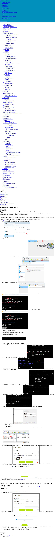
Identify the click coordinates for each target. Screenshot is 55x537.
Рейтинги (4, 88)
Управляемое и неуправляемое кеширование (10, 157)
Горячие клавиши (8, 62)
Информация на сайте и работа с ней (8, 33)
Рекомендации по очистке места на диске (10, 95)
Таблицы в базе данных (9, 148)
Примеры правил (7, 87)
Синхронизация (8, 137)
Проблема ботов (5, 120)
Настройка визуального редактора (9, 46)
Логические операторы (6, 181)
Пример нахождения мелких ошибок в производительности (12, 155)
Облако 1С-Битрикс (5, 160)
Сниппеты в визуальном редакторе (9, 47)
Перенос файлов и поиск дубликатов (9, 167)
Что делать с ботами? (7, 121)
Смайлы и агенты (5, 91)
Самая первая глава (2, 193)
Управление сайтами (6, 49)
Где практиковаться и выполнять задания (8, 26)
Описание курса (4, 23)
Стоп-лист (6, 139)
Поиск (2, 174)
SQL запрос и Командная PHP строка (9, 78)
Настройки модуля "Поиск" (6, 175)
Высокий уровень (7, 130)
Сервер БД (7, 150)
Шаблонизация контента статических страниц (11, 37)
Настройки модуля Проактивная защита (10, 126)
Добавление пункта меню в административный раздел (13, 63)
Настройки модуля (7, 143)
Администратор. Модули (5, 5)
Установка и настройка (5, 3)
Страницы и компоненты (9, 145)
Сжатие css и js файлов (6, 159)
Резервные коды (8, 136)
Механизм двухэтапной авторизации (11, 133)
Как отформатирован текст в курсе (7, 25)
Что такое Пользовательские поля (9, 83)
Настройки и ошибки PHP (9, 149)
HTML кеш (6, 158)
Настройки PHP (7, 79)
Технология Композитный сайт (6, 9)
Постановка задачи (8, 41)
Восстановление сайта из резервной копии (8, 173)
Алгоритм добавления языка (8, 73)
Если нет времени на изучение (4, 202)
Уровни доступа (7, 53)
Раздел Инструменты (7, 75)
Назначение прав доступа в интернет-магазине (11, 58)
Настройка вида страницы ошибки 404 (10, 70)
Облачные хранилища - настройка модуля (10, 164)
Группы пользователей (6, 99)
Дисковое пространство (6, 94)
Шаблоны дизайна (7, 72)
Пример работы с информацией (9, 40)
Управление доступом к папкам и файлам (10, 56)
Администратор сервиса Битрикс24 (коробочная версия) (9, 16)
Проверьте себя (5, 168)
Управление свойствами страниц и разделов (10, 34)
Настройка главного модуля (6, 32)
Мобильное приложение (11, 135)
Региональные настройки (8, 65)
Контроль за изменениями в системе (8, 119)
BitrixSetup (3, 489)
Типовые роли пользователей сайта (7, 102)
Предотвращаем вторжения (8, 124)
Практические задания (6, 97)
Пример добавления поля (8, 84)
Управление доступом (6, 52)
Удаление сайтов (7, 51)
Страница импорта (7, 103)
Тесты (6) (3, 190)
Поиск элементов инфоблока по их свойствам (9, 183)
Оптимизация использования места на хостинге (11, 96)
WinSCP (13, 407)
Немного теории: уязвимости (8, 125)
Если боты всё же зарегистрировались (10, 122)
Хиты (7, 146)
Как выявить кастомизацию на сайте (8, 93)
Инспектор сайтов (7, 161)
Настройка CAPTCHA (8, 114)
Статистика (4, 180)
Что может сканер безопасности (10, 128)
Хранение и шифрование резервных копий (8, 171)
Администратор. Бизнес (5, 6)
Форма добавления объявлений (10, 43)
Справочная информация (6, 24)
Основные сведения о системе (6, 29)
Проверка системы (8, 76)
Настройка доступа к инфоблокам (9, 57)
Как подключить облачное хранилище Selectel (10, 166)
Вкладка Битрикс (8, 153)
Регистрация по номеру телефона (7, 111)
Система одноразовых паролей (10, 132)
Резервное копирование (5, 169)
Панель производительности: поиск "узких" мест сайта (13, 152)
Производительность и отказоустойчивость (7, 142)
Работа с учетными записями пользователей (9, 101)
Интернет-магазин (23, 479)
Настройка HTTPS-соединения (7, 118)
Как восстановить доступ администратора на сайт (9, 112)
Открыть (2, 191)
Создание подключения (8, 165)
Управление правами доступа (8, 35)
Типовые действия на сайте (3, 204)
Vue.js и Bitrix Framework (5, 11)
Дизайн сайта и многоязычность (7, 71)
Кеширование (8, 147)
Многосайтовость (4, 10)
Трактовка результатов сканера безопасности (12, 129)
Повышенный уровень (8, 131)
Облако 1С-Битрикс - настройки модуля (10, 162)
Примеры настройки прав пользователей (8, 107)
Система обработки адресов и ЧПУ (7, 85)
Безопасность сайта (2, 196)
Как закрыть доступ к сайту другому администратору (10, 123)
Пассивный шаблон (8, 38)
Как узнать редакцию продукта (7, 28)
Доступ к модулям (7, 54)
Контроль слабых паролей (6, 106)
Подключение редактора (8, 45)
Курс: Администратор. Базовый (4, 0)
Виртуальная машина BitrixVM (36, 486)
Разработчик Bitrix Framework (5, 8)
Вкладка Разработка (8, 154)
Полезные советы (5, 182)
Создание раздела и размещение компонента (12, 42)
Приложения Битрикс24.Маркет (6, 18)
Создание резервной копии (6, 170)
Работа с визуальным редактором (9, 48)
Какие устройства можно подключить (12, 134)
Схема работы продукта (6, 31)
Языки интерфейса (7, 64)
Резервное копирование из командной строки (9, 172)
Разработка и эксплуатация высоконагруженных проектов (9, 12)
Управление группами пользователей (9, 100)
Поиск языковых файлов (9, 68)
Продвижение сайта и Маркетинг (6, 2)
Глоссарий (4, 30)
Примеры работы (7, 90)
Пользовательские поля (6, 82)
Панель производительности (8, 151)
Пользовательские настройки (8, 60)
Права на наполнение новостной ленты (10, 109)
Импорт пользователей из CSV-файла (9, 104)
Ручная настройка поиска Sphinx (7, 177)
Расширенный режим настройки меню (10, 36)
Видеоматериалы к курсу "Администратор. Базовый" (10, 27)
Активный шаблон (8, 39)
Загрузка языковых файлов (8, 66)
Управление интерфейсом (6, 59)
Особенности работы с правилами (9, 86)
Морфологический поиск (6, 179)
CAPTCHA (4, 113)
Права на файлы (7, 55)
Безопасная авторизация (6, 105)
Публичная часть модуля (8, 144)
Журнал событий (7, 80)
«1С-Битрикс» (10, 535)
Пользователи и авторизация (5, 98)
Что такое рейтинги (7, 89)
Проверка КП (8, 77)
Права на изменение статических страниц (10, 110)
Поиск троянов (7, 138)
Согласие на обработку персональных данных (11, 187)
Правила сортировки (6, 178)
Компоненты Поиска (6, 176)
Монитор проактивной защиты (9, 127)
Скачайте (3, 220)
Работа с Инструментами (6, 74)
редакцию (4, 211)
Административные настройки (10, 61)
